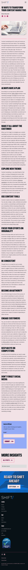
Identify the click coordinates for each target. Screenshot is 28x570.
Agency (2, 517)
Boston (2, 504)
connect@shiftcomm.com (6, 528)
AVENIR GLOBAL (17, 563)
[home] (5, 2)
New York (3, 509)
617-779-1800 (3, 530)
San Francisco (4, 511)
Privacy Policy (3, 560)
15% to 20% (6, 342)
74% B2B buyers (21, 306)
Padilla (6, 564)
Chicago (2, 506)
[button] (25, 2)
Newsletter (3, 535)
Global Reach (3, 522)
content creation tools (11, 403)
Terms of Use (3, 557)
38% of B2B (15, 93)
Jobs (2, 533)
